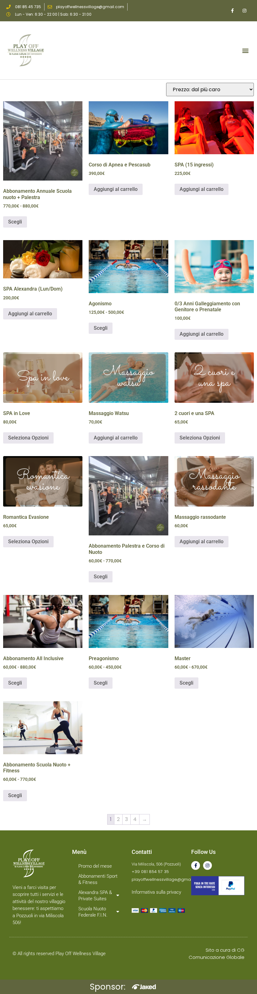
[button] (245, 50)
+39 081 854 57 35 (150, 872)
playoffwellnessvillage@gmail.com (167, 879)
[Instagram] (207, 865)
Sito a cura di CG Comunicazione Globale (216, 953)
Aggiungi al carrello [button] (116, 189)
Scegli (15, 222)
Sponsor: (107, 986)
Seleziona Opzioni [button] (28, 438)
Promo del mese (95, 866)
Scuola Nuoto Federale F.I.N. (93, 912)
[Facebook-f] (195, 865)
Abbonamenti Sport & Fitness (98, 879)
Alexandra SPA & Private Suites (95, 896)
